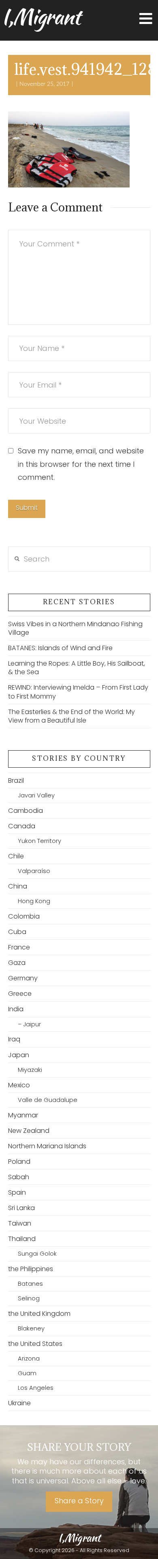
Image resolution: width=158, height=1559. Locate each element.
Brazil (16, 780)
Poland (19, 1161)
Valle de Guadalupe (47, 1100)
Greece (20, 993)
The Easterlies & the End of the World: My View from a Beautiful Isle (71, 716)
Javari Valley (36, 795)
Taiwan (19, 1223)
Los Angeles (35, 1388)
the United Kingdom (39, 1313)
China (17, 886)
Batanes (30, 1284)
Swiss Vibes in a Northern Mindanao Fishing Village (75, 628)
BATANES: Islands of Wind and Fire (60, 648)
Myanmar (23, 1115)
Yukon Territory (39, 841)
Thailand (22, 1238)
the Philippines (30, 1269)
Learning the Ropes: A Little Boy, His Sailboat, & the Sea (76, 668)
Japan (18, 1055)
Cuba (17, 931)
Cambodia (25, 810)
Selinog (29, 1298)
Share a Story (79, 1501)
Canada (21, 826)
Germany (23, 978)
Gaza (17, 962)
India (15, 1009)
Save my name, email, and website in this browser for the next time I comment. (81, 464)
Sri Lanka (21, 1208)
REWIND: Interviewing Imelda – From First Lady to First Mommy (78, 692)
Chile (16, 856)
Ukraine (19, 1403)
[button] (145, 18)
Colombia (24, 916)
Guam (27, 1373)
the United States (35, 1343)
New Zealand (28, 1130)
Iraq (14, 1039)
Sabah (18, 1177)
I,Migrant (41, 16)
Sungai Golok (37, 1254)
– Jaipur (29, 1024)
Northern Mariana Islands (47, 1146)
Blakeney (31, 1328)
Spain (17, 1192)
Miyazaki (30, 1070)
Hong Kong (34, 901)
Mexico (19, 1085)
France (19, 947)
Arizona (29, 1358)
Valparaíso (34, 871)
